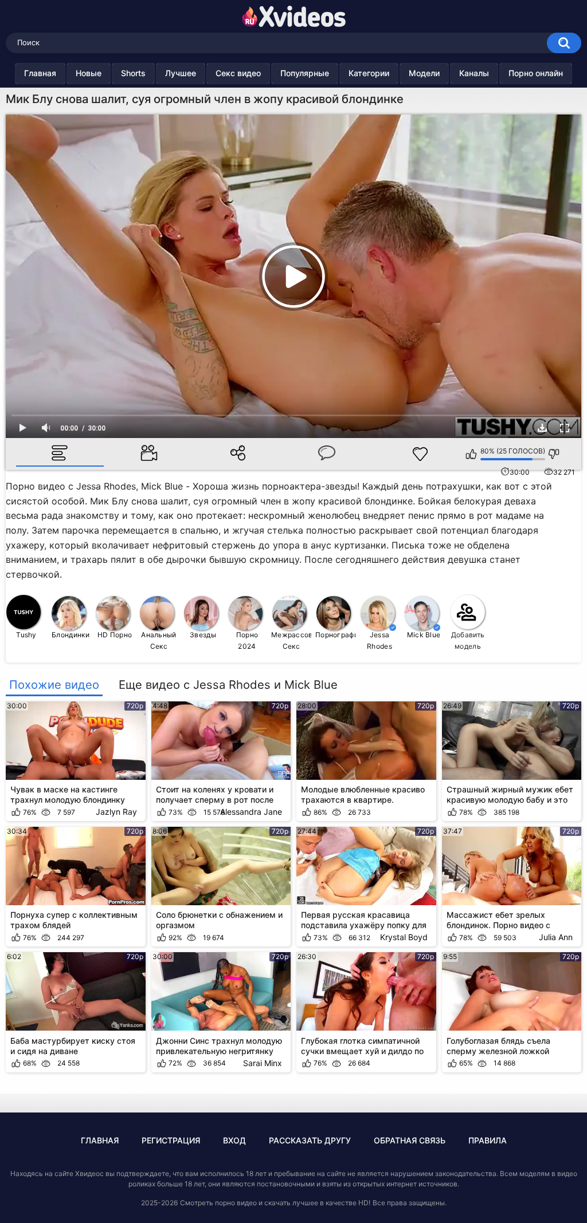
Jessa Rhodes (379, 640)
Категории (369, 73)
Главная (40, 73)
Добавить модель (467, 640)
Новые (88, 73)
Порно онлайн (535, 73)
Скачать (542, 427)
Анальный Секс (158, 640)
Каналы (474, 73)
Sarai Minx (262, 1063)
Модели (424, 73)
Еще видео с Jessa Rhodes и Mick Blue (228, 685)
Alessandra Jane (251, 811)
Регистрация (171, 1140)
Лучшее (180, 73)
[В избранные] (420, 454)
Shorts (133, 73)
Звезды (203, 634)
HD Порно (114, 634)
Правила (487, 1140)
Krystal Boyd (404, 937)
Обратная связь (409, 1140)
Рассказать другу (310, 1140)
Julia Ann (556, 937)
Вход (234, 1140)
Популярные (304, 73)
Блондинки (70, 634)
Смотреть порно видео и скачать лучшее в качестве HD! (275, 1202)
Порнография (335, 634)
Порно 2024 (247, 640)
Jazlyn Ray (116, 811)
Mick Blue (424, 634)
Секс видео (238, 73)
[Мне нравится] (471, 454)
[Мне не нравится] (554, 454)
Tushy (26, 634)
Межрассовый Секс (291, 640)
